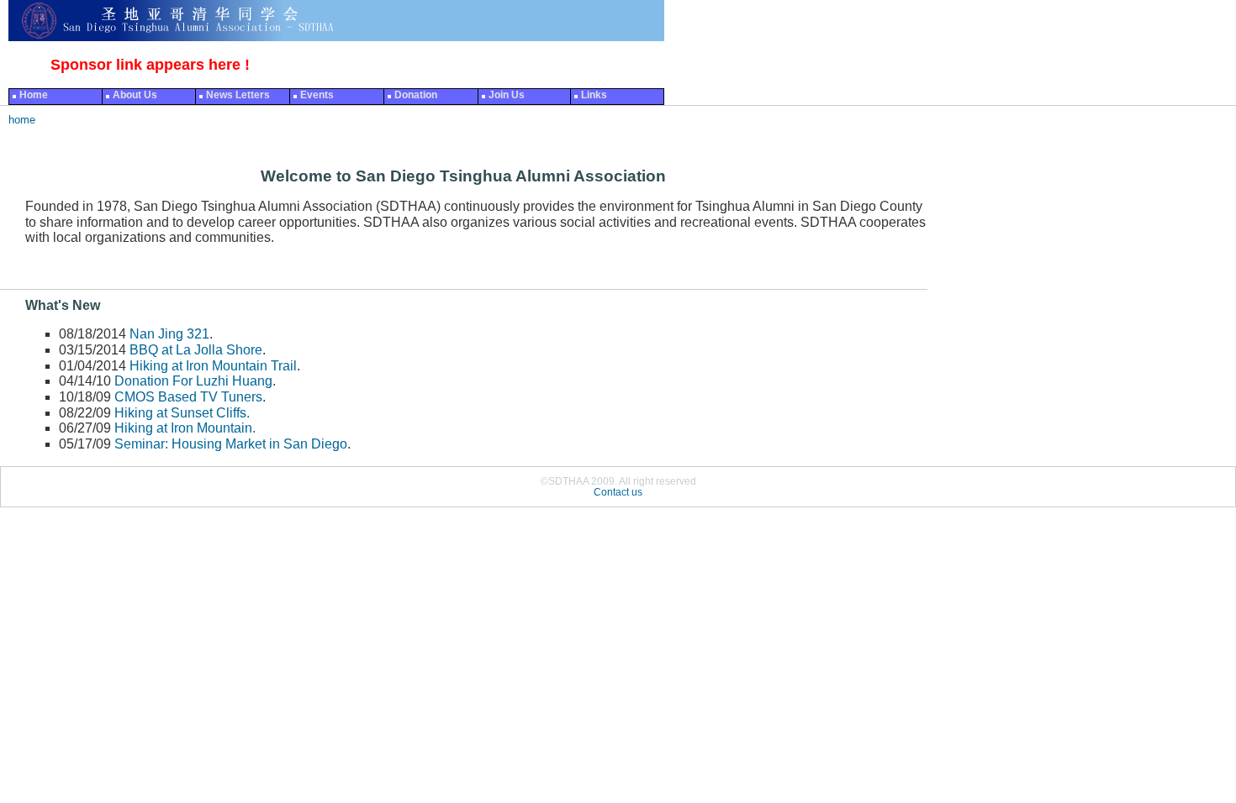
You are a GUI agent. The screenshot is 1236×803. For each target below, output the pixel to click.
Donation (415, 95)
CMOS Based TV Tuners (188, 397)
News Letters (238, 95)
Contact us (618, 492)
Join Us (507, 95)
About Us (135, 95)
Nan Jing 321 (169, 334)
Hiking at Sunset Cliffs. (182, 413)
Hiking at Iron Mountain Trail (213, 366)
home (21, 119)
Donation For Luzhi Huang (193, 381)
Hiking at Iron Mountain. (185, 428)
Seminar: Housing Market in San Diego (230, 444)
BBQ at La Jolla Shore (195, 350)
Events (317, 95)
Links (594, 95)
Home (33, 95)
